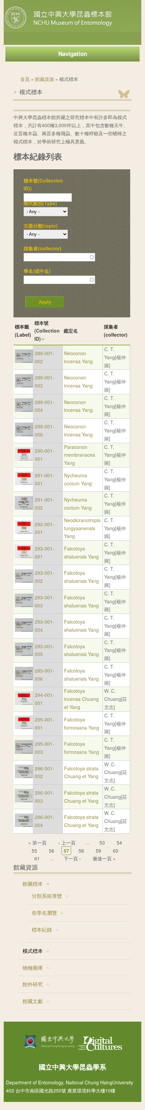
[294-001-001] (24, 703)
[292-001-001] (24, 532)
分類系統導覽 (47, 895)
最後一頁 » (104, 858)
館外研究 (33, 984)
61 (37, 858)
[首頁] (59, 28)
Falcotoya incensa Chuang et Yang (81, 698)
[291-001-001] (24, 483)
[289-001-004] (24, 409)
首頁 (25, 79)
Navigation (72, 54)
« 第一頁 (37, 842)
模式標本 (33, 950)
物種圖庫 (33, 967)
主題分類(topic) (41, 225)
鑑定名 (71, 330)
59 (98, 850)
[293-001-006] (24, 678)
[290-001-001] (24, 458)
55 (34, 850)
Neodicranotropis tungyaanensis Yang (82, 528)
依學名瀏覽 (44, 912)
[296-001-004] (24, 825)
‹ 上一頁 (67, 842)
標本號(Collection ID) (47, 330)
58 (81, 850)
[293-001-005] (24, 654)
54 (119, 842)
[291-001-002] (24, 507)
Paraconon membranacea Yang (79, 455)
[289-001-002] (24, 361)
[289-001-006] (24, 434)
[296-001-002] (24, 776)
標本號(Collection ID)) (43, 184)
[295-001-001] (24, 727)
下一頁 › (72, 858)
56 (51, 850)
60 (115, 850)
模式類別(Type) (40, 203)
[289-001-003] (24, 385)
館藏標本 (33, 883)
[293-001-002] (24, 580)
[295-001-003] (24, 751)
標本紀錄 (42, 929)
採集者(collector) (42, 248)
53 (102, 842)
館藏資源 (44, 79)
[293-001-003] (24, 605)
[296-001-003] (24, 800)
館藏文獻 (33, 1000)
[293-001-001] (24, 556)
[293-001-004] (24, 629)
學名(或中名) (37, 270)
